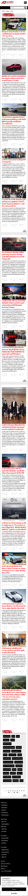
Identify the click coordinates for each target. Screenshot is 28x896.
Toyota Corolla (18, 762)
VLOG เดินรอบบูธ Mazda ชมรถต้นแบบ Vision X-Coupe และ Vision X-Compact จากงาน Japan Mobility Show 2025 (13, 569)
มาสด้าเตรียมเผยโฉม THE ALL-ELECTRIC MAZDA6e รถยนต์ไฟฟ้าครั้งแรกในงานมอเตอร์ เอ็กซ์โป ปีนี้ (13, 471)
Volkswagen (7, 751)
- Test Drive (4, 829)
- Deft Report (4, 805)
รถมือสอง (6, 773)
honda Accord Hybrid (9, 747)
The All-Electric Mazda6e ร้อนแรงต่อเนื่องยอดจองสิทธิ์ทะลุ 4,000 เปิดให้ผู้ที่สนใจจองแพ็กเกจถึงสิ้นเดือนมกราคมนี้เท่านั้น (14, 120)
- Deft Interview (4, 815)
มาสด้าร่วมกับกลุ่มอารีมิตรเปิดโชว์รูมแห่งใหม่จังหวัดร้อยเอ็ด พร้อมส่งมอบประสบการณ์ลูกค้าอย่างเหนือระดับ (13, 427)
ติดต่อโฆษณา (4, 866)
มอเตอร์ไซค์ (19, 766)
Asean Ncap (7, 736)
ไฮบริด (5, 755)
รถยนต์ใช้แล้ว (7, 777)
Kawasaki (15, 780)
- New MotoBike (5, 824)
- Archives (3, 843)
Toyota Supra (7, 758)
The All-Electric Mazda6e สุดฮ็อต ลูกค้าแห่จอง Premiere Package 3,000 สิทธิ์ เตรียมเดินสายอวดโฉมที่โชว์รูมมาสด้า (13, 255)
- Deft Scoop (4, 807)
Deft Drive (3, 826)
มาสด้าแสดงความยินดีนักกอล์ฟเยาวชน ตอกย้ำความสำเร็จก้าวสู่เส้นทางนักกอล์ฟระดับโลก (13, 650)
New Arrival (4, 819)
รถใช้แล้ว (12, 773)
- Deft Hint (3, 810)
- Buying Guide (4, 838)
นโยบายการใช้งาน (5, 863)
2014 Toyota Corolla (9, 766)
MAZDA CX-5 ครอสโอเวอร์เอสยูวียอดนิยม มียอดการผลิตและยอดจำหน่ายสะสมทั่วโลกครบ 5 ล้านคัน (14, 78)
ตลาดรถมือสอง (16, 777)
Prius (18, 736)
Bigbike (20, 769)
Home (3, 11)
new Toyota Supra (8, 762)
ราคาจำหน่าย (12, 755)
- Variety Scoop (5, 849)
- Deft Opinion (4, 812)
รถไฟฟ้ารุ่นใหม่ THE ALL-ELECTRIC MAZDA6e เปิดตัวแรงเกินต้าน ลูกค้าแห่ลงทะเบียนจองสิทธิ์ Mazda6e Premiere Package (13, 304)
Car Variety (4, 847)
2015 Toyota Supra (17, 758)
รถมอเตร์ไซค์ (7, 769)
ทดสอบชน (6, 740)
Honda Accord (7, 743)
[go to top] (24, 231)
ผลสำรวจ (19, 773)
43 (14, 792)
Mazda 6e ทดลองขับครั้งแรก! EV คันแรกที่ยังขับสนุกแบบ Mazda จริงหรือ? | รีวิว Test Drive (14, 34)
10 (8, 792)
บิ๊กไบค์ (14, 769)
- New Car (3, 821)
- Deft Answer (4, 840)
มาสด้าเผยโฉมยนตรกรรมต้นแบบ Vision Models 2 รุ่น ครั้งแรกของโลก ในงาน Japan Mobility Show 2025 (14, 606)
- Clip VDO (3, 854)
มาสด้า (11, 11)
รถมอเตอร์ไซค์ (7, 780)
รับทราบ (14, 889)
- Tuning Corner (5, 852)
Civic (13, 736)
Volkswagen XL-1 (16, 751)
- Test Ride (3, 831)
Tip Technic (4, 835)
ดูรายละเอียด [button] (14, 893)
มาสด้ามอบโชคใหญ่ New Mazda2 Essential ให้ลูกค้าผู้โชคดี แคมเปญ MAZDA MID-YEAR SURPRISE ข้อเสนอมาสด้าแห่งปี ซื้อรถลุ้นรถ (13, 350)
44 (17, 792)
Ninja (21, 780)
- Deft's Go (3, 857)
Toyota (19, 755)
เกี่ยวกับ (3, 861)
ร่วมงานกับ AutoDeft (6, 871)
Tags (7, 11)
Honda (12, 740)
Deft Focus (3, 802)
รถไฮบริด (18, 747)
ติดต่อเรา (3, 868)
